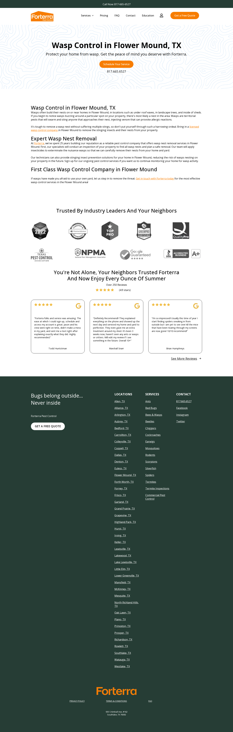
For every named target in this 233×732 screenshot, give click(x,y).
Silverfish (150, 468)
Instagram (182, 415)
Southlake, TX (122, 653)
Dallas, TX (120, 455)
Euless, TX (120, 468)
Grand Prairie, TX (124, 508)
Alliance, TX (121, 408)
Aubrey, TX (120, 421)
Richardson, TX (123, 639)
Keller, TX (120, 542)
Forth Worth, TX (124, 482)
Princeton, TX (122, 626)
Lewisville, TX (122, 549)
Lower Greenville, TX (126, 575)
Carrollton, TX (122, 435)
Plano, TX (120, 619)
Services (86, 15)
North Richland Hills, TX (126, 604)
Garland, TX (121, 502)
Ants (148, 401)
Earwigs (150, 441)
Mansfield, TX (122, 582)
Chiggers (150, 428)
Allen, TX (119, 401)
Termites (150, 482)
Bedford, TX (121, 428)
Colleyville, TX (122, 441)
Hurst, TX (120, 528)
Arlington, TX (122, 415)
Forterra (39, 143)
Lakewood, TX (122, 555)
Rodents (150, 455)
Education (148, 15)
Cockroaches (153, 435)
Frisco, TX (120, 495)
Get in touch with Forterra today (155, 178)
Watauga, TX (122, 659)
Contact (131, 15)
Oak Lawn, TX (122, 612)
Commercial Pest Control (155, 496)
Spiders (149, 475)
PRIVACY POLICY (77, 701)
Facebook (182, 408)
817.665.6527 (183, 401)
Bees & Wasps (153, 415)
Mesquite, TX (122, 595)
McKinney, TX (122, 589)
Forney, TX (120, 488)
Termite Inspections (157, 488)
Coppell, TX (121, 448)
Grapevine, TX (122, 515)
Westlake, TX (122, 666)
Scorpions (151, 461)
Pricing (104, 15)
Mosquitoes (152, 448)
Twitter (180, 421)
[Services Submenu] (94, 15)
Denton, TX (121, 461)
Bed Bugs (151, 408)
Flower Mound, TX (125, 475)
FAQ (117, 15)
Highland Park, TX (125, 522)
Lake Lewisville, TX (125, 562)
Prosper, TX (121, 633)
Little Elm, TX (122, 569)
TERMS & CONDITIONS (116, 701)
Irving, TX (120, 535)
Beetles (149, 421)
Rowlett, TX (121, 646)
